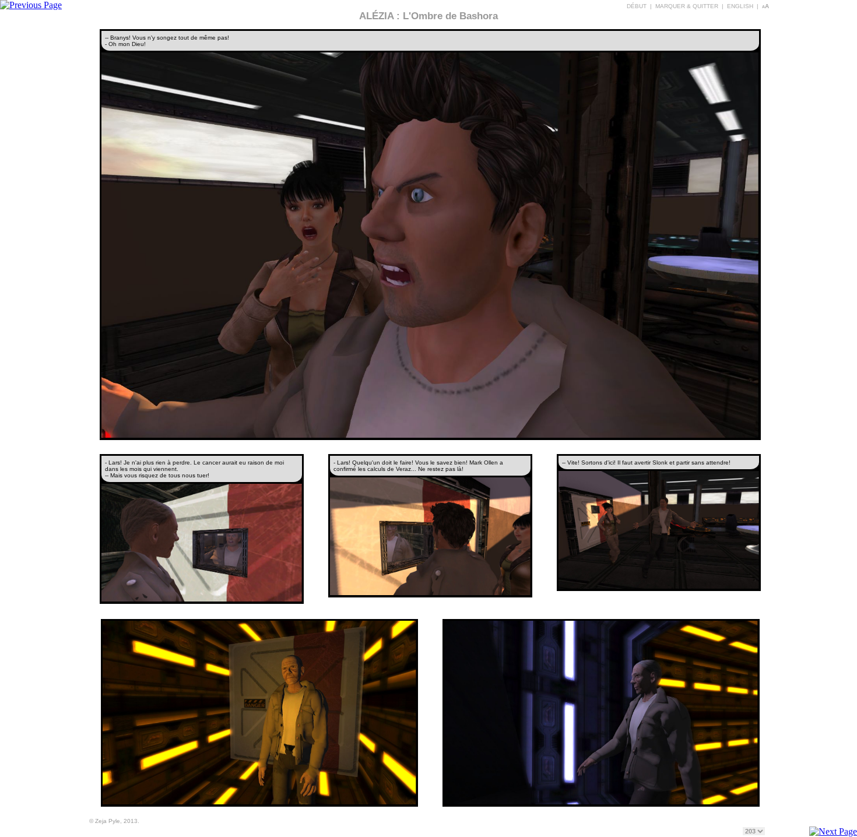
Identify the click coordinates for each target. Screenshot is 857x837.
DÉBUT (637, 6)
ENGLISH (740, 6)
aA (765, 6)
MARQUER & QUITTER (686, 6)
